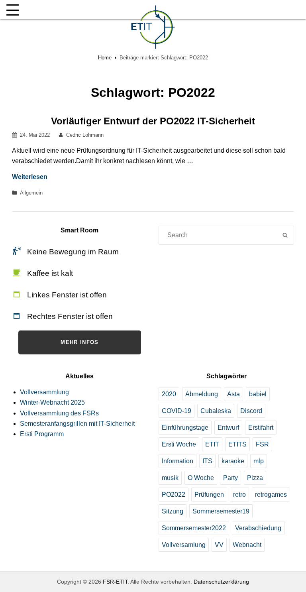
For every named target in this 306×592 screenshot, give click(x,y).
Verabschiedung (258, 528)
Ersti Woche (179, 444)
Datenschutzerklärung (221, 581)
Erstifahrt (260, 427)
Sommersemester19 (220, 511)
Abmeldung (201, 394)
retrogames (271, 494)
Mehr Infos (79, 342)
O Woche (201, 477)
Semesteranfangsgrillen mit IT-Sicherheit (77, 423)
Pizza (255, 477)
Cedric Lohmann (85, 135)
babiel (258, 394)
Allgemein (31, 193)
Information (177, 461)
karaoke (233, 461)
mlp (258, 461)
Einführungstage (185, 427)
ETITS (237, 444)
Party (230, 477)
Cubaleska (215, 410)
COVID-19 (176, 410)
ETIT (212, 444)
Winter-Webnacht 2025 (52, 402)
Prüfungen (209, 494)
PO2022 (173, 494)
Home (105, 58)
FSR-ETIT (115, 581)
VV (219, 544)
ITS (207, 461)
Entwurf (228, 427)
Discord (251, 410)
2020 (169, 394)
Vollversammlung (44, 392)
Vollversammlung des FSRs (59, 413)
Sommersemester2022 (194, 528)
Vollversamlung (184, 544)
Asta (233, 394)
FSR (262, 444)
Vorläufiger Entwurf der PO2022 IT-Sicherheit (153, 121)
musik (170, 477)
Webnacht (247, 544)
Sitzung (172, 511)
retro (239, 494)
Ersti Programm (42, 434)
